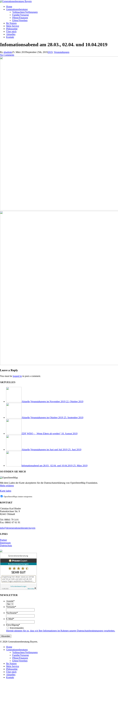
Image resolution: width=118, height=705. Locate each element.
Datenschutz (6, 545)
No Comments (7, 55)
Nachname (12, 613)
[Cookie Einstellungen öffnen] (23, 703)
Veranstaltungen (61, 52)
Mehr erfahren (7, 485)
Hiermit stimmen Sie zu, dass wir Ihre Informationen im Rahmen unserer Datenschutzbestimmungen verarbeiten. (60, 630)
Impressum (5, 542)
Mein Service (12, 666)
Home (9, 647)
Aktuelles (10, 674)
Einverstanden (17, 628)
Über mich (11, 671)
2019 (50, 52)
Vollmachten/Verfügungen (25, 652)
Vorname (11, 606)
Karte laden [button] (5, 491)
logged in (17, 376)
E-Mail (10, 619)
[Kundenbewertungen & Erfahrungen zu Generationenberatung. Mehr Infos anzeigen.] (18, 589)
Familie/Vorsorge (20, 655)
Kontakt (10, 677)
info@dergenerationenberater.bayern (17, 528)
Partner (3, 540)
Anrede (10, 601)
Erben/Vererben (20, 660)
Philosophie (12, 669)
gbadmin (8, 52)
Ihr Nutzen (11, 663)
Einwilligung (13, 625)
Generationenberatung (17, 649)
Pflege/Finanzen (20, 658)
